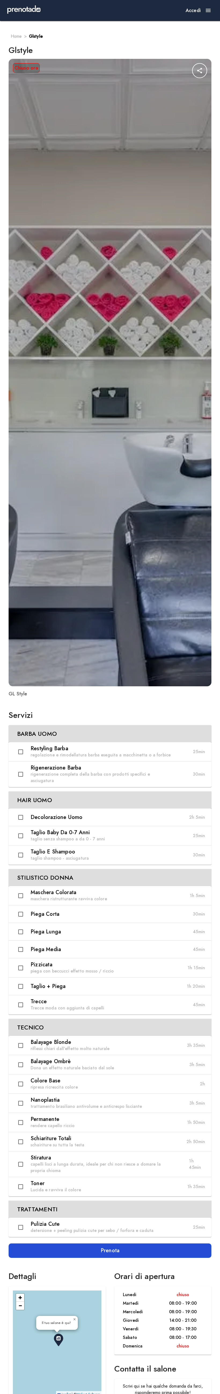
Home (16, 36)
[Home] (23, 10)
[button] (110, 733)
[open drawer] (208, 10)
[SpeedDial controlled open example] (199, 70)
